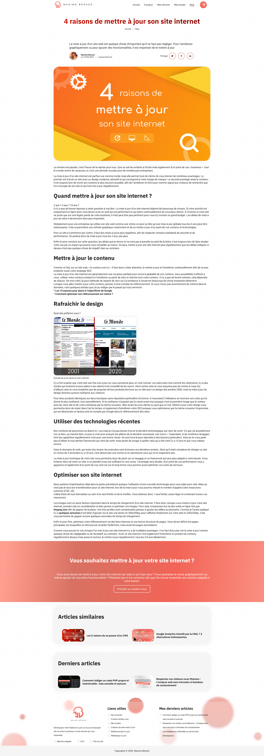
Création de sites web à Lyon (123, 727)
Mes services (163, 4)
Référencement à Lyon (120, 731)
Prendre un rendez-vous (132, 589)
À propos (148, 4)
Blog (192, 4)
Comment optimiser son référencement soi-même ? (84, 293)
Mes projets (179, 4)
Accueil (136, 4)
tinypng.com (60, 509)
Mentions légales (64, 741)
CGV (82, 741)
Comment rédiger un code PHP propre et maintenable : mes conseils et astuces (105, 682)
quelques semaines (70, 512)
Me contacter (116, 715)
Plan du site (98, 741)
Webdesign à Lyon (118, 736)
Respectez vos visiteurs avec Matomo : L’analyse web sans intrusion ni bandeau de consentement (179, 682)
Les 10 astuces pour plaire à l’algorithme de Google (83, 290)
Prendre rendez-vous (120, 719)
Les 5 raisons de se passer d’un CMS (107, 635)
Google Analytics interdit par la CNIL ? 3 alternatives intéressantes (179, 635)
